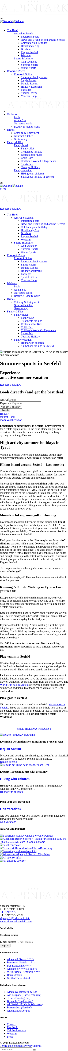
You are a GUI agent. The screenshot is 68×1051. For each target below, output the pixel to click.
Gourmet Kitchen (23, 305)
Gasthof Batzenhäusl (18, 978)
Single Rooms (28, 264)
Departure (5, 403)
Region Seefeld (29, 236)
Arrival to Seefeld (23, 217)
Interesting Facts (30, 220)
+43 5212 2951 (8, 911)
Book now (15, 208)
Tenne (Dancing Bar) (18, 997)
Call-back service (16, 1030)
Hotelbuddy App (30, 230)
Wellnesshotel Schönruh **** (23, 971)
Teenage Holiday (30, 336)
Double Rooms (29, 267)
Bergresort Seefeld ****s (21, 962)
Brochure (26, 233)
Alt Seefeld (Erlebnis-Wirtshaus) (25, 1004)
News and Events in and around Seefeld (43, 223)
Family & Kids (15, 311)
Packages (26, 273)
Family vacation (23, 339)
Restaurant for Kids (31, 324)
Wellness (12, 283)
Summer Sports (29, 248)
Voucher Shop (29, 280)
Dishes (10, 299)
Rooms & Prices (16, 255)
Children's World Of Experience (38, 330)
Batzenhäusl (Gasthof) (19, 1007)
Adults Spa (20, 289)
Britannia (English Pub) (20, 1001)
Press (10, 1036)
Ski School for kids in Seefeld (37, 345)
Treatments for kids (31, 320)
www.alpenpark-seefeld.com (16, 921)
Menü (3, 188)
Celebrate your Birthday (34, 227)
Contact (11, 1024)
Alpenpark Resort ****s (20, 959)
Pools (17, 286)
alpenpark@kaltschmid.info (15, 918)
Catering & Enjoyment (26, 302)
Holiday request (4, 415)
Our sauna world (23, 292)
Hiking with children (32, 342)
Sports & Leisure (23, 242)
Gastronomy (21, 308)
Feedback (12, 1027)
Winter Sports (28, 252)
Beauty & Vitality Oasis (27, 295)
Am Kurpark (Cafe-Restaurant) (24, 994)
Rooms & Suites (23, 258)
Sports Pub (27, 333)
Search (5, 410)
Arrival (4, 399)
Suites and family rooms (34, 261)
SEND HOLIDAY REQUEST (34, 728)
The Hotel (12, 214)
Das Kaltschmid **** (19, 965)
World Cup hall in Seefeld (14, 684)
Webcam (26, 239)
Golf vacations (29, 245)
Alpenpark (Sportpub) (19, 1010)
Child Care (27, 327)
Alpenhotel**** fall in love (22, 968)
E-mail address (8, 941)
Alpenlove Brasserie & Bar (22, 991)
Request (4, 208)
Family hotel (21, 314)
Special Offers (29, 277)
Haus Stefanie (14, 974)
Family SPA (27, 317)
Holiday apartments (31, 270)
